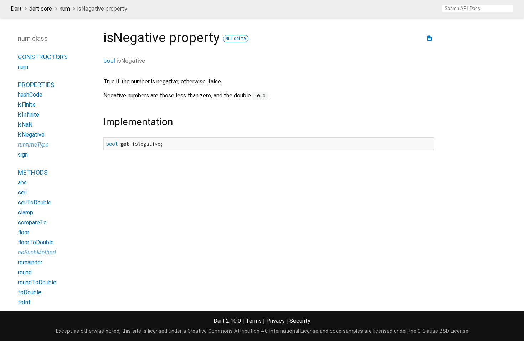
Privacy (275, 320)
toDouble (29, 292)
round (25, 272)
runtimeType (33, 144)
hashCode (30, 94)
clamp (25, 212)
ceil (22, 192)
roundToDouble (37, 282)
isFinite (27, 104)
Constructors (43, 57)
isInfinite (28, 114)
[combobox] (477, 8)
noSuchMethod (37, 252)
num (65, 8)
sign (23, 154)
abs (22, 182)
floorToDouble (36, 242)
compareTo (32, 222)
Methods (33, 172)
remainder (30, 262)
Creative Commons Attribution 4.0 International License (252, 331)
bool (109, 60)
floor (23, 232)
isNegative (31, 134)
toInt (24, 302)
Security (299, 320)
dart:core (40, 8)
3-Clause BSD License (443, 331)
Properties (36, 84)
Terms (254, 320)
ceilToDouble (34, 202)
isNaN (25, 124)
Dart (16, 8)
